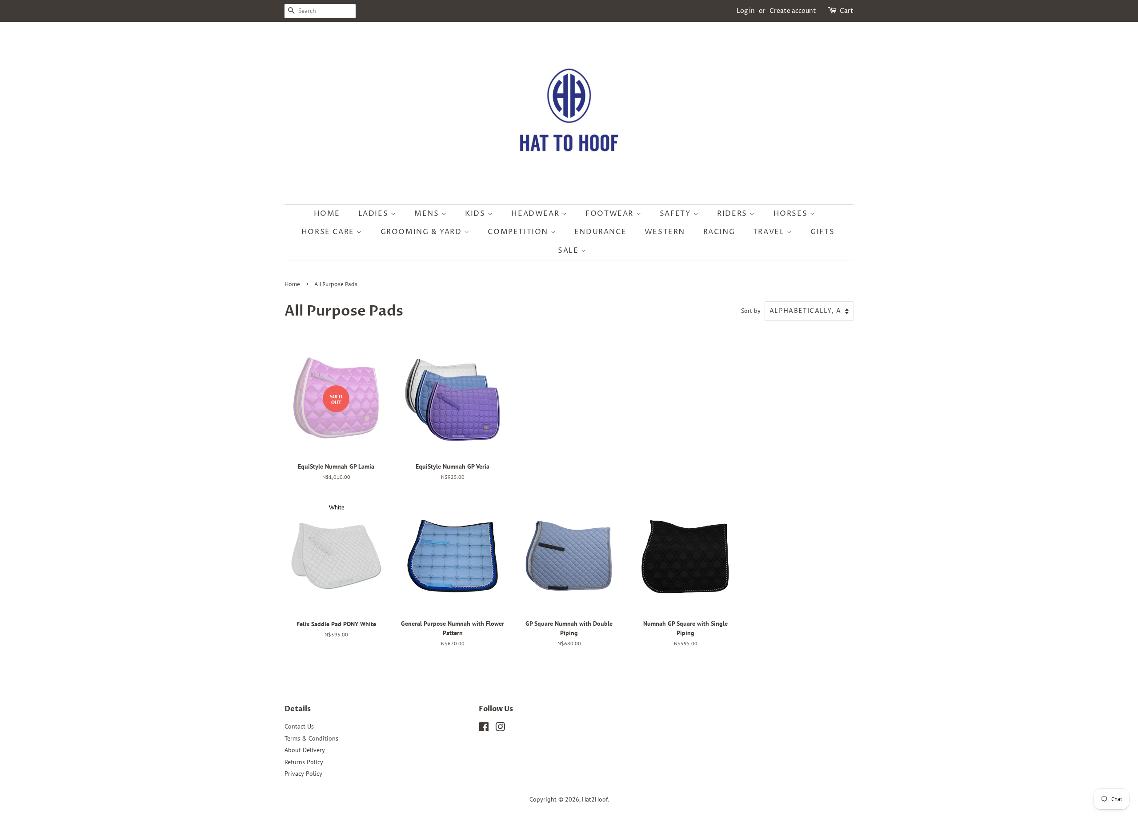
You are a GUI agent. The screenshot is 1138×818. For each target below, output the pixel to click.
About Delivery (304, 750)
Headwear (536, 214)
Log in (746, 11)
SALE (569, 250)
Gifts (822, 232)
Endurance (600, 232)
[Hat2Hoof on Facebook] (484, 729)
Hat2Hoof (595, 799)
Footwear (610, 214)
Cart (847, 11)
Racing (719, 232)
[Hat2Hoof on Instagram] (500, 729)
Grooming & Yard (423, 232)
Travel (770, 232)
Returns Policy (303, 762)
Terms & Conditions (311, 738)
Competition (519, 232)
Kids (476, 214)
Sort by (751, 310)
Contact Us (299, 726)
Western (665, 232)
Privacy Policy (303, 773)
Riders (733, 214)
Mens (427, 214)
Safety (676, 214)
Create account (792, 11)
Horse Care (329, 232)
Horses (791, 214)
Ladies (374, 214)
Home (327, 214)
